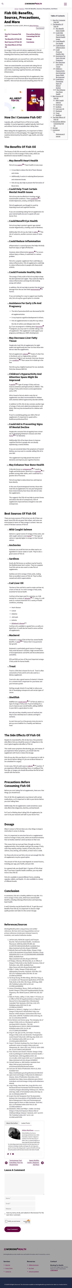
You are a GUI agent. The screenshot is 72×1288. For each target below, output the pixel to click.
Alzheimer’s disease (18, 623)
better (29, 536)
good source (23, 702)
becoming (39, 326)
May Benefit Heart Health (60, 30)
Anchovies (59, 105)
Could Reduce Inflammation (60, 46)
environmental (35, 289)
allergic (30, 766)
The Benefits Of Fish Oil (13, 39)
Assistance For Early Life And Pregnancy (60, 58)
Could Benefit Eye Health (60, 42)
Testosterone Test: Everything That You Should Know (16, 1162)
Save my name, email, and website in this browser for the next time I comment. (25, 1214)
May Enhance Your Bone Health (60, 92)
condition (16, 360)
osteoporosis (27, 469)
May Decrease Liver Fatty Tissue (60, 64)
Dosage (29, 39)
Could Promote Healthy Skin (60, 52)
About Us (7, 1265)
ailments (27, 598)
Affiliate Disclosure (34, 1265)
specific (12, 384)
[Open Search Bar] (2, 4)
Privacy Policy (9, 1268)
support (19, 165)
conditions (34, 199)
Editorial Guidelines (34, 1271)
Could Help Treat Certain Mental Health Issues (60, 36)
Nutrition (21, 8)
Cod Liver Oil (60, 109)
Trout (57, 113)
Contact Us (8, 1271)
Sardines (58, 107)
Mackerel (59, 111)
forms (11, 436)
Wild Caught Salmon (60, 101)
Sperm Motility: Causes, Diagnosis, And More (33, 1162)
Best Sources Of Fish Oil (13, 42)
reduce (35, 232)
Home (16, 8)
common (38, 471)
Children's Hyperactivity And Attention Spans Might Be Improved (60, 73)
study (18, 642)
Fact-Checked (40, 28)
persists (31, 252)
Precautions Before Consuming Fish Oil (33, 35)
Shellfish (58, 115)
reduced (25, 354)
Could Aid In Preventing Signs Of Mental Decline (60, 83)
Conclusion (30, 42)
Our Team (31, 1268)
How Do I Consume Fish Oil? (59, 21)
